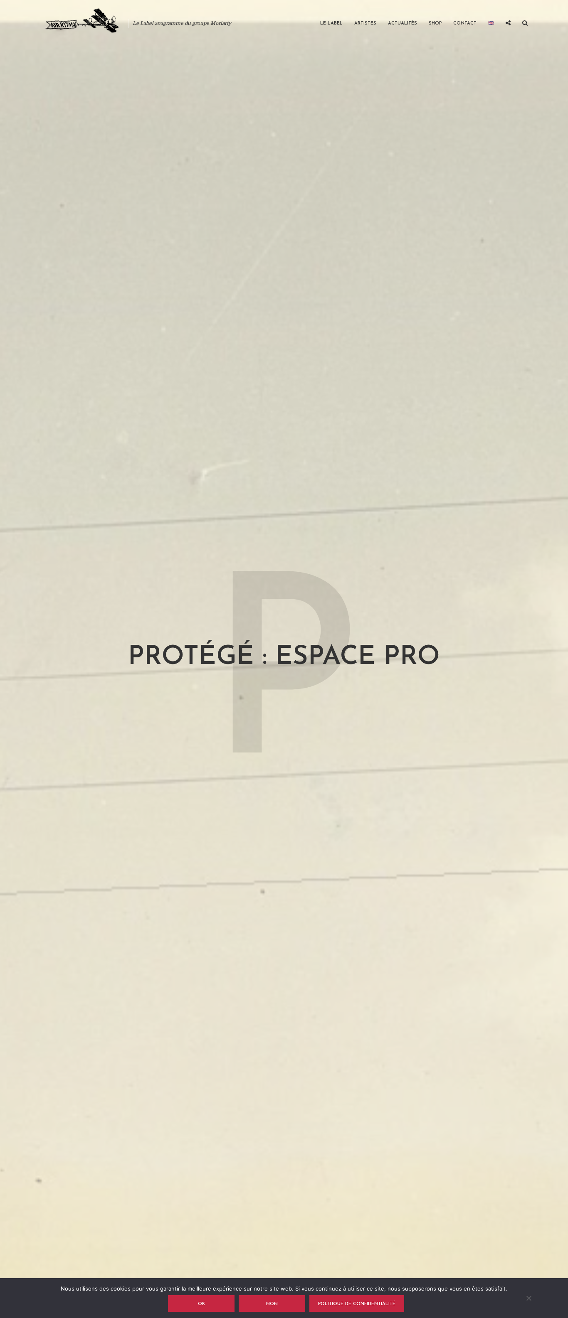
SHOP (435, 23)
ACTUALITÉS (402, 23)
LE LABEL (331, 23)
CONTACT (465, 23)
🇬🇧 (491, 23)
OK (201, 1304)
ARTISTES (365, 23)
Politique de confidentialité (356, 1304)
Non (272, 1304)
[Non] (528, 1298)
